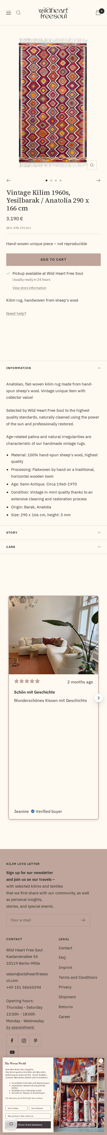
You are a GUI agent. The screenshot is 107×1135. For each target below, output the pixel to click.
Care (10, 547)
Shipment (67, 996)
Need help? (16, 313)
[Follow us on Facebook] (12, 1040)
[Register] (83, 920)
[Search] (18, 12)
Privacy (65, 986)
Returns (66, 1006)
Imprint (65, 967)
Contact (65, 947)
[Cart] (98, 12)
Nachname (33, 1103)
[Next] (98, 180)
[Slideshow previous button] (8, 698)
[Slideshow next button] (99, 698)
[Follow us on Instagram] (24, 1040)
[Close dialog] (101, 1060)
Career (64, 1016)
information (18, 368)
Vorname (9, 1103)
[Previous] (8, 180)
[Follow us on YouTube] (12, 1052)
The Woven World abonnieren (28, 1124)
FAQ (62, 957)
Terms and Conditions (78, 977)
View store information (29, 288)
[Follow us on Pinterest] (35, 1040)
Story (12, 532)
